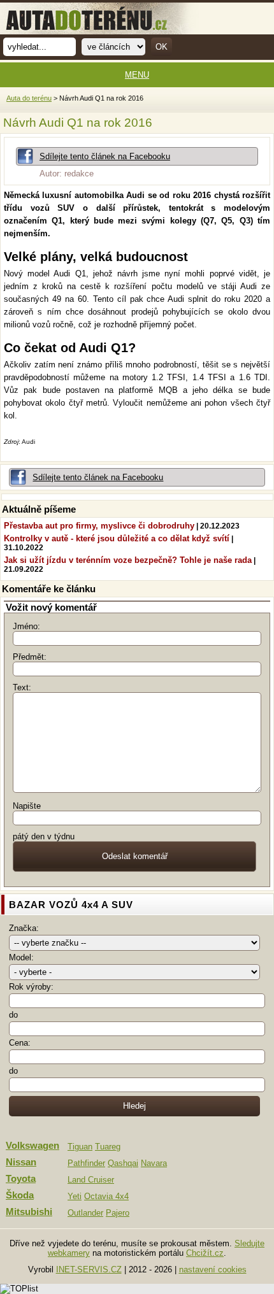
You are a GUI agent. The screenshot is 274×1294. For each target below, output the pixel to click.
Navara (154, 1163)
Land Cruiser (91, 1179)
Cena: (20, 1043)
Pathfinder (86, 1163)
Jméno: (26, 626)
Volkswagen (32, 1146)
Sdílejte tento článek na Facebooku (105, 156)
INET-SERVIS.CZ (89, 1269)
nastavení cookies (213, 1269)
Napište (27, 806)
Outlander (85, 1213)
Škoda (20, 1195)
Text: (22, 687)
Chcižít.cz (205, 1253)
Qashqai (123, 1163)
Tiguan (80, 1146)
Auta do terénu (29, 98)
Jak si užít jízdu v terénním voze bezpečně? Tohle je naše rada (128, 560)
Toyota (21, 1179)
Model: (21, 957)
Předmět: (30, 657)
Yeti (75, 1196)
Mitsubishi (29, 1212)
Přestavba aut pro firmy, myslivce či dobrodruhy (99, 525)
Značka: (24, 928)
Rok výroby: (31, 987)
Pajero (117, 1213)
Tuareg (107, 1146)
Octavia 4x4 (106, 1196)
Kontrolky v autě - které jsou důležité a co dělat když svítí (116, 538)
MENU (137, 75)
